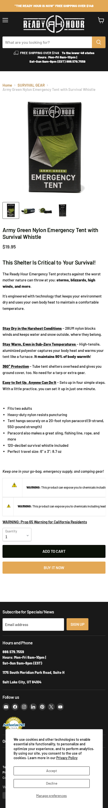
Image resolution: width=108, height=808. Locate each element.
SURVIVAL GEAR (31, 85)
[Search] (98, 42)
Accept (51, 770)
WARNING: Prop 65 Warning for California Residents (45, 522)
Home (7, 85)
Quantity (11, 531)
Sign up (77, 624)
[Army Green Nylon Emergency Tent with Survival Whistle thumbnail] (11, 210)
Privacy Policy (67, 758)
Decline (51, 783)
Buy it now (54, 567)
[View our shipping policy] (54, 6)
